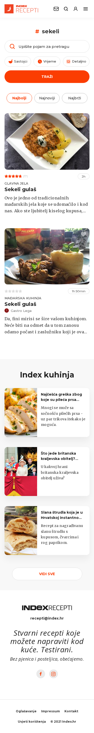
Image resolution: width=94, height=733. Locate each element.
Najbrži (74, 98)
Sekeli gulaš (20, 189)
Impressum (50, 711)
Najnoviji (47, 98)
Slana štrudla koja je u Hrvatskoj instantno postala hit (62, 517)
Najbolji (19, 98)
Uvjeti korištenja (32, 721)
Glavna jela (16, 183)
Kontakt (71, 711)
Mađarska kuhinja (23, 298)
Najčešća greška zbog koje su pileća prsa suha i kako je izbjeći (61, 399)
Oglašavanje (26, 711)
